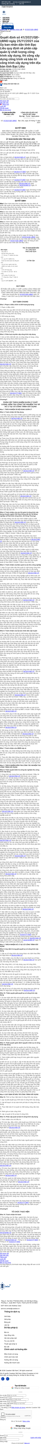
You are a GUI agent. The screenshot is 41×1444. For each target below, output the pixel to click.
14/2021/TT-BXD (20, 190)
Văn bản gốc (4, 102)
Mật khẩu (3, 1401)
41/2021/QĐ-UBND (31, 29)
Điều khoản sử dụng (11, 1354)
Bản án (6, 1332)
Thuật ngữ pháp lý (10, 1344)
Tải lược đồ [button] (4, 97)
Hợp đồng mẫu (9, 1335)
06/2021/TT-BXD (20, 172)
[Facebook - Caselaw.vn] (2, 1379)
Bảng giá (7, 1322)
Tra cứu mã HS (9, 1341)
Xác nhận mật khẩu (6, 1403)
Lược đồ (3, 106)
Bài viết (5, 23)
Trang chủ (3, 29)
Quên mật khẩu (35, 1437)
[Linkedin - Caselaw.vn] (7, 1379)
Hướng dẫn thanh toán (12, 1363)
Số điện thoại (4, 1399)
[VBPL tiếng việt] (1, 82)
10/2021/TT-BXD (20, 180)
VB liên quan (4, 108)
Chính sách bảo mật (11, 1357)
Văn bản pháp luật (16, 29)
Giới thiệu (7, 1316)
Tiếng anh (5, 104)
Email (2, 1397)
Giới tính (2, 1405)
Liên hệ (21, 3)
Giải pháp (7, 1319)
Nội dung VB (4, 101)
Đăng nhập (26, 1421)
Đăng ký (27, 1443)
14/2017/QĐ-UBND (16, 241)
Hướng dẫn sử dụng (8, 3)
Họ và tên (3, 1395)
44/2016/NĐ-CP (25, 185)
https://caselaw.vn (29, 1373)
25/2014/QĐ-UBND (28, 237)
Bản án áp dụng (5, 110)
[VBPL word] (1, 86)
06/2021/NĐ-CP (20, 157)
